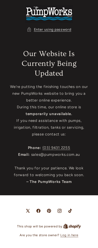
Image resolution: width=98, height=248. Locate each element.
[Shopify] (72, 226)
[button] (49, 29)
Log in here (69, 235)
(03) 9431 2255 (56, 147)
